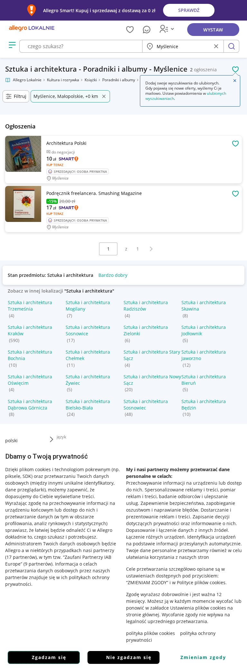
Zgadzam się (49, 657)
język (61, 436)
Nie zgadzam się (128, 657)
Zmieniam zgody (203, 657)
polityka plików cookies (150, 633)
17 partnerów (20, 557)
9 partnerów (38, 564)
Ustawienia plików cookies (198, 608)
